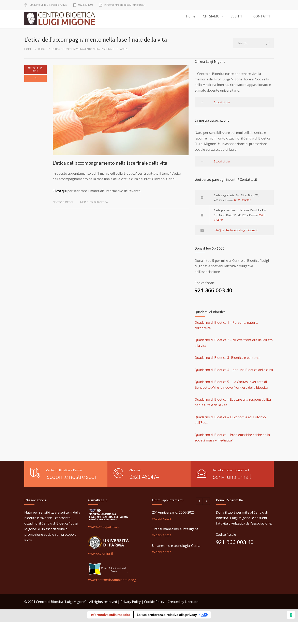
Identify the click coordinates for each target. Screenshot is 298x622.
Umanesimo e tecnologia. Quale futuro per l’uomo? (176, 545)
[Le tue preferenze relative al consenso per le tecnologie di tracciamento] (291, 615)
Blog (41, 49)
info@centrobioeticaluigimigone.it (124, 4)
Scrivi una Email (231, 476)
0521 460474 (144, 476)
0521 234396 (85, 4)
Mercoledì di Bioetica (94, 202)
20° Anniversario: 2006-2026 (173, 512)
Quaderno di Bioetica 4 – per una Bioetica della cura (234, 370)
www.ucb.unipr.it (100, 553)
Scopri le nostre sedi (71, 476)
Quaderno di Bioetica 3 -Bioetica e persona (227, 357)
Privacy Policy (130, 601)
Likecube (191, 601)
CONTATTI (261, 16)
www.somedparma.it (103, 526)
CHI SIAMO (211, 16)
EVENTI (236, 16)
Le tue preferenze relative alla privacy (167, 615)
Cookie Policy (154, 601)
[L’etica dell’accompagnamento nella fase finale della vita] (121, 110)
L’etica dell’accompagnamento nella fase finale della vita (110, 163)
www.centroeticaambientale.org (112, 580)
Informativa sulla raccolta (110, 615)
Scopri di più (222, 102)
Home (190, 16)
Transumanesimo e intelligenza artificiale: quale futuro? (176, 529)
